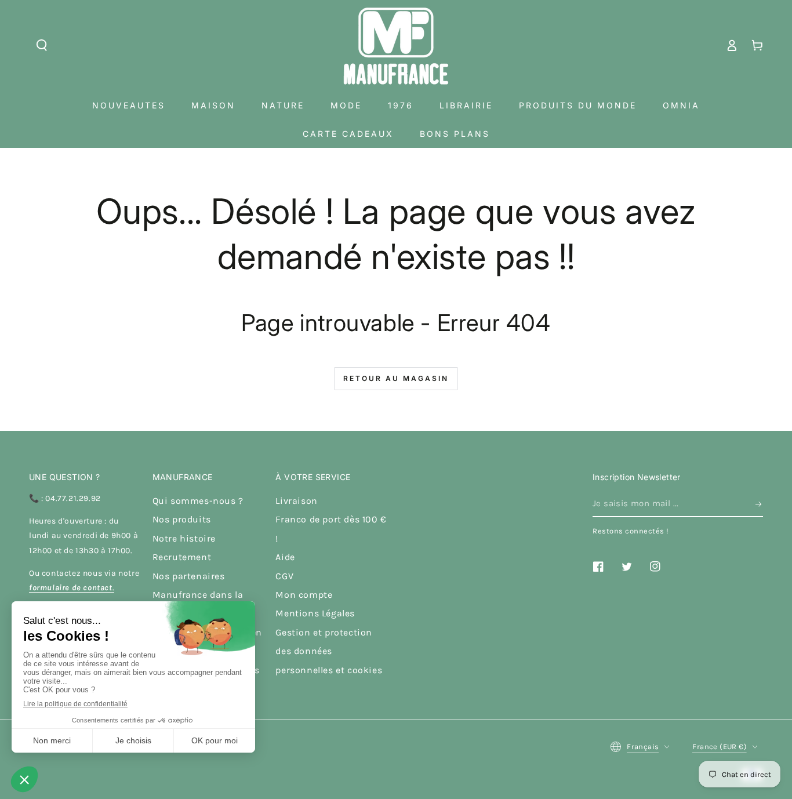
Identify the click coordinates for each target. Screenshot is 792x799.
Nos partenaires (188, 576)
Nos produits (181, 519)
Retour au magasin (396, 378)
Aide (285, 556)
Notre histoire (184, 538)
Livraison (296, 500)
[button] (42, 45)
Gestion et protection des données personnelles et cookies (328, 651)
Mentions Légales (315, 613)
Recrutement (182, 556)
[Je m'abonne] (759, 504)
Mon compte (303, 594)
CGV (284, 576)
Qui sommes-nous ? (198, 500)
